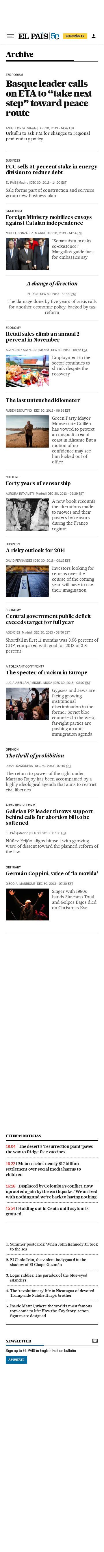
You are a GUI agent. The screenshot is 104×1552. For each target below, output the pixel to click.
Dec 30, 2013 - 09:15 (52, 561)
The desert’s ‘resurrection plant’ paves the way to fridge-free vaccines (49, 1149)
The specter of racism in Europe (47, 673)
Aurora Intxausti (20, 494)
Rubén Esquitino (19, 411)
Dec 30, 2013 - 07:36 (48, 833)
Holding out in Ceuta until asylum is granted (47, 1211)
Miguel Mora (41, 683)
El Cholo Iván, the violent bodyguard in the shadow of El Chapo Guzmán (48, 1262)
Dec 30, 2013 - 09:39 (52, 411)
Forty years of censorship (38, 483)
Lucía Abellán (17, 683)
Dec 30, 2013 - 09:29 (66, 494)
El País (11, 183)
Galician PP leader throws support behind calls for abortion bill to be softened (49, 817)
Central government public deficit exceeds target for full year (48, 619)
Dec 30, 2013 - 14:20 (48, 183)
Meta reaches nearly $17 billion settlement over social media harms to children (43, 1169)
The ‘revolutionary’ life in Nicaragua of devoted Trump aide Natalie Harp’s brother (52, 1293)
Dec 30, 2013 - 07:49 (53, 766)
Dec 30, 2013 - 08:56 (52, 632)
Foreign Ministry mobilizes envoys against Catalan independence (49, 220)
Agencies (13, 350)
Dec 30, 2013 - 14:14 (65, 233)
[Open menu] (10, 36)
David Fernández (19, 561)
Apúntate (16, 1360)
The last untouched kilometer (43, 400)
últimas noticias (23, 1136)
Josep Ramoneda (19, 766)
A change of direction (52, 284)
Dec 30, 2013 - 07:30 (55, 884)
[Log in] (93, 36)
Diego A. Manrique (20, 884)
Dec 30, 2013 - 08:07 (72, 683)
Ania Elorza (15, 128)
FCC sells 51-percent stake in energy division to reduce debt (51, 170)
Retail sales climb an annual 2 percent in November (42, 337)
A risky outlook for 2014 (35, 550)
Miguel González (19, 233)
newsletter (18, 1341)
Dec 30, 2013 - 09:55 (69, 350)
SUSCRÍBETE (75, 36)
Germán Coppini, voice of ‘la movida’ (52, 874)
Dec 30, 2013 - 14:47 (56, 128)
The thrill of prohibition (35, 756)
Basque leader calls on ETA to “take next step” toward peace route (49, 98)
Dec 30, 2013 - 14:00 (58, 294)
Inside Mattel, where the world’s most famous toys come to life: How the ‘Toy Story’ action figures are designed (51, 1311)
